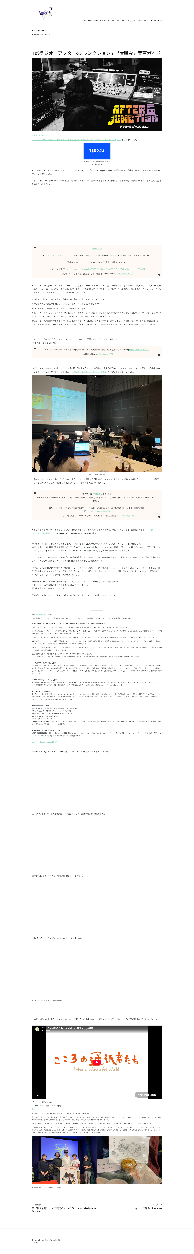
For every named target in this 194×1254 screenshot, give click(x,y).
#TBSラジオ (95, 269)
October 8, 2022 (106, 354)
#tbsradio (86, 269)
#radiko (78, 269)
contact (146, 20)
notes (140, 20)
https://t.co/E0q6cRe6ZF (111, 269)
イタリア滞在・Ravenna (148, 1207)
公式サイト (36, 1109)
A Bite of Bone (93, 20)
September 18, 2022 (125, 516)
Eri (85, 20)
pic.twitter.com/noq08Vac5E (134, 269)
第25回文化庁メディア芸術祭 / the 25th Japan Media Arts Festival (64, 1208)
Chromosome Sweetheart (109, 20)
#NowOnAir (97, 249)
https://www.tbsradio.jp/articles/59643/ (44, 742)
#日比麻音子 (58, 255)
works (123, 20)
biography (131, 20)
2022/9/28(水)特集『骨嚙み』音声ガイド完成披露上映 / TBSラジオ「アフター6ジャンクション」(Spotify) (77, 140)
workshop (43, 135)
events (34, 135)
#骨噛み (113, 255)
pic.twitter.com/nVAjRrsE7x (98, 511)
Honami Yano (39, 30)
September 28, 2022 (125, 274)
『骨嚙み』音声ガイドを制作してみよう (89, 372)
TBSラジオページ (40, 614)
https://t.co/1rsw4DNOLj (139, 350)
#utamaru (71, 269)
